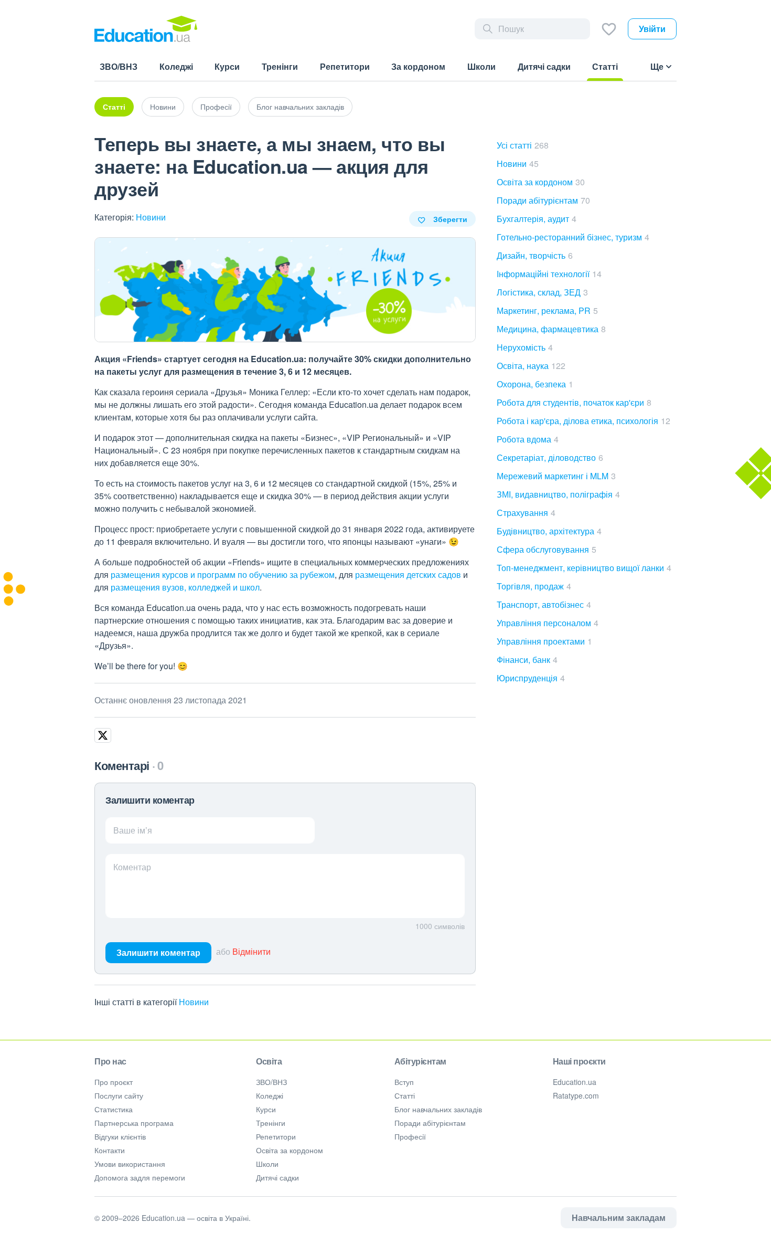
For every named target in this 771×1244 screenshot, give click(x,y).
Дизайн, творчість (535, 255)
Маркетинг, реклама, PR (547, 310)
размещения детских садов (408, 574)
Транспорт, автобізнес (544, 604)
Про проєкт (113, 1082)
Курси (266, 1109)
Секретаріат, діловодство (550, 457)
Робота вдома (528, 439)
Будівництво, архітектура (549, 531)
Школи (267, 1163)
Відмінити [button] (251, 951)
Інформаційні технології (549, 274)
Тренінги (270, 1123)
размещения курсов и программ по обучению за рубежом (223, 574)
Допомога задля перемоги (139, 1177)
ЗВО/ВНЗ (271, 1082)
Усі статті (523, 145)
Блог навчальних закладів (300, 106)
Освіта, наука (531, 366)
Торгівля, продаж (534, 586)
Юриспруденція (531, 678)
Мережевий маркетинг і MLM (556, 476)
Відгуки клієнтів (120, 1136)
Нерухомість (525, 347)
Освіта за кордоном (541, 182)
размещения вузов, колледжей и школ (185, 587)
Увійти (652, 29)
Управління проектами (544, 641)
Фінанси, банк (527, 659)
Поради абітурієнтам (543, 200)
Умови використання (129, 1163)
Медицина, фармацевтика (551, 329)
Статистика (113, 1109)
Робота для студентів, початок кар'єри (574, 402)
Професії (216, 106)
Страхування (526, 513)
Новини (163, 106)
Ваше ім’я (132, 830)
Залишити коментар (158, 952)
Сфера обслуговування (546, 549)
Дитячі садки (277, 1177)
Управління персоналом (547, 623)
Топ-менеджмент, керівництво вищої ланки (584, 568)
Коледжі (269, 1095)
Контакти (109, 1150)
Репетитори (276, 1136)
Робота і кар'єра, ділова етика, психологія (583, 421)
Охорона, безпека (535, 384)
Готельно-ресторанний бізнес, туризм (573, 237)
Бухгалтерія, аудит (536, 219)
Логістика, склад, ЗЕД (542, 292)
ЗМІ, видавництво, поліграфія (558, 494)
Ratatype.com (576, 1095)
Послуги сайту (118, 1095)
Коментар (132, 867)
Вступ (404, 1082)
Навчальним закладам (619, 1217)
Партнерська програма (134, 1123)
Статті (114, 106)
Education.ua (574, 1082)
